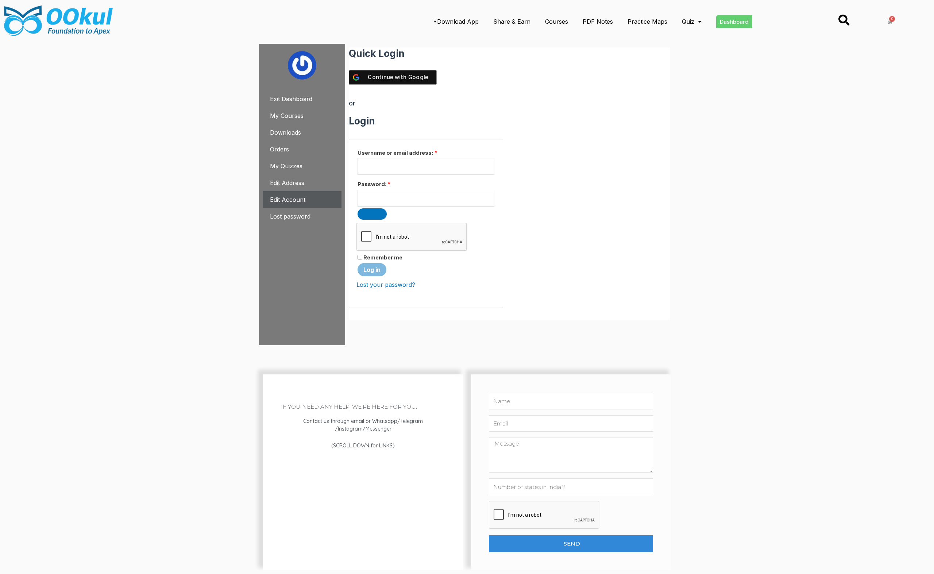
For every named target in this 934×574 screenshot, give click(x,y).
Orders (279, 149)
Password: (374, 184)
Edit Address (287, 182)
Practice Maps (647, 21)
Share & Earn (511, 21)
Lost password (290, 216)
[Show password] (372, 214)
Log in (372, 269)
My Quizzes (286, 166)
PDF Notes (598, 21)
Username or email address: (397, 153)
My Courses (287, 115)
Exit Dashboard (291, 99)
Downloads (285, 132)
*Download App (456, 21)
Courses (556, 21)
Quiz (688, 21)
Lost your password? (385, 284)
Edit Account (287, 199)
